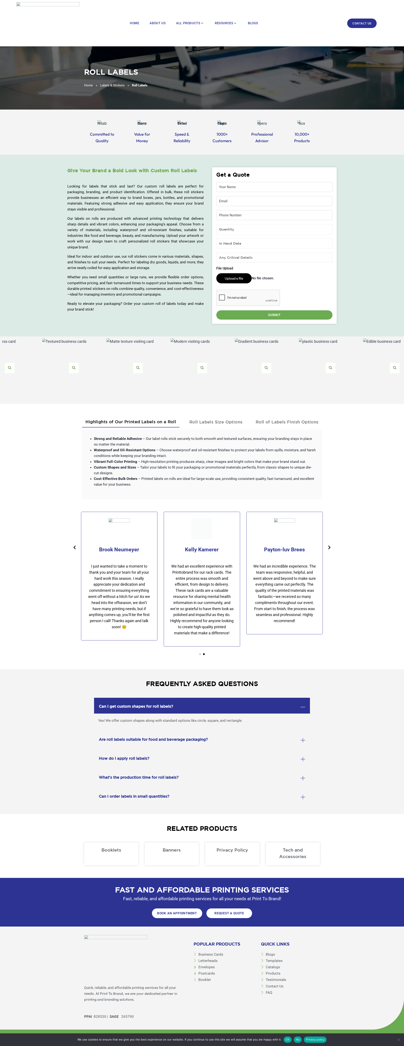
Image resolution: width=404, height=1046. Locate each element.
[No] (399, 1040)
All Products (188, 23)
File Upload (224, 268)
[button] (200, 654)
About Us (158, 23)
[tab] (130, 420)
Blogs (253, 23)
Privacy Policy (232, 849)
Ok (288, 1039)
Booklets (111, 849)
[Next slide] (329, 547)
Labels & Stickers (112, 85)
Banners (172, 849)
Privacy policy (315, 1039)
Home (134, 23)
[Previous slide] (74, 547)
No (298, 1039)
